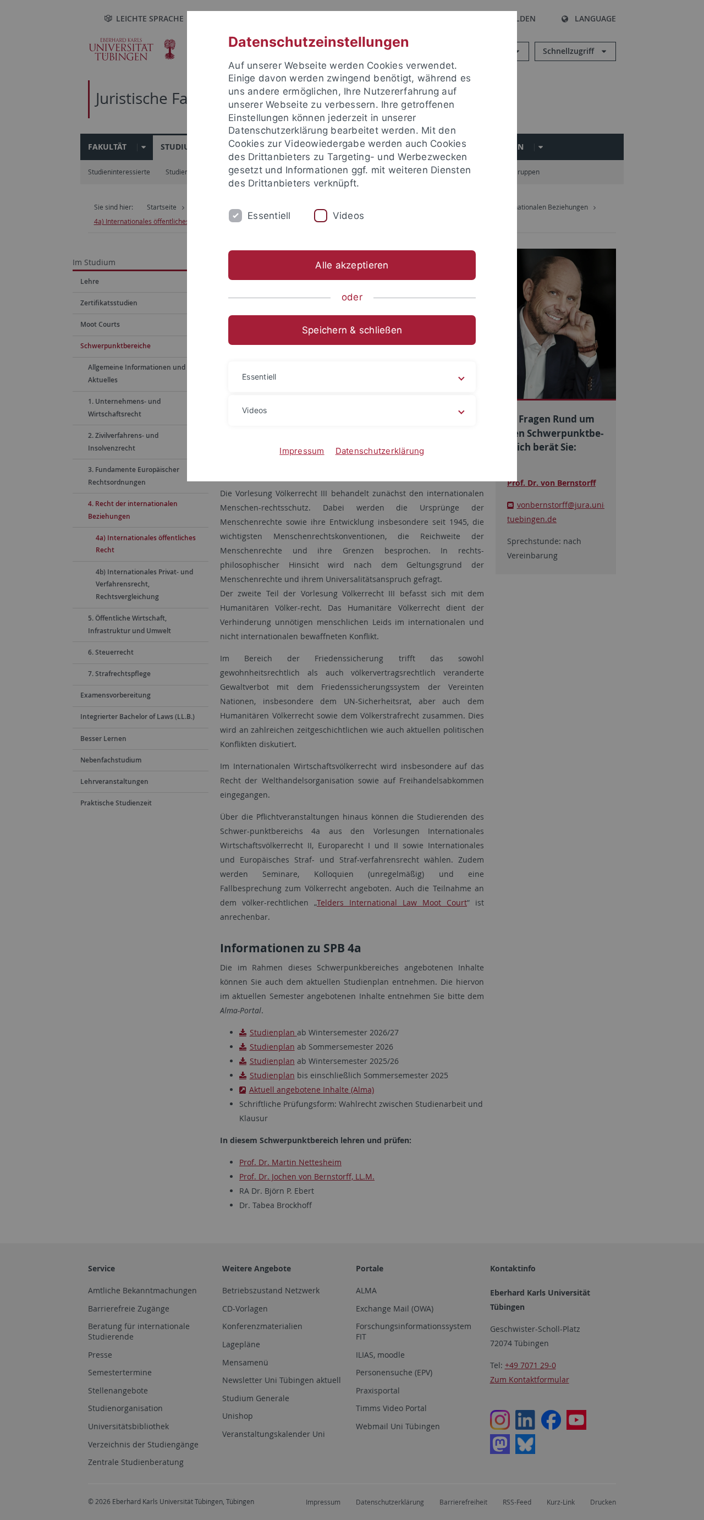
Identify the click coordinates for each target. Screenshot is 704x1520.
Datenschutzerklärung (380, 451)
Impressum (301, 451)
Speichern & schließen (352, 330)
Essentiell (269, 215)
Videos (349, 215)
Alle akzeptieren (351, 265)
